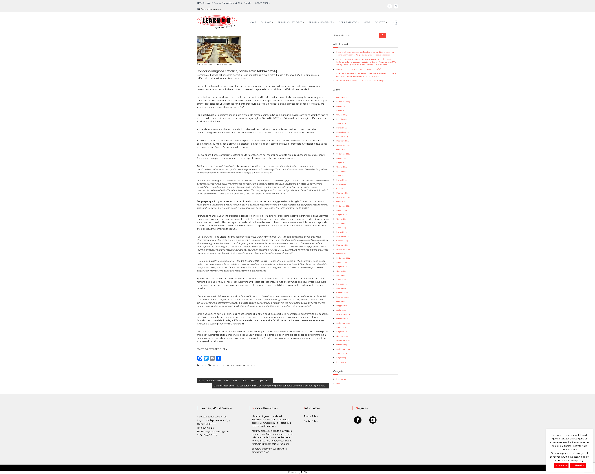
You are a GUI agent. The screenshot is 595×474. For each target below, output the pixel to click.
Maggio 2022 (342, 275)
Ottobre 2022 (342, 254)
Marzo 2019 (341, 362)
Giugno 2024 (341, 167)
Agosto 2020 (341, 327)
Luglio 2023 (341, 215)
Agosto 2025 (341, 106)
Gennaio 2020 (342, 336)
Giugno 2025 (341, 115)
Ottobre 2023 (341, 202)
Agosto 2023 (341, 210)
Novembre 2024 (343, 145)
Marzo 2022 (341, 284)
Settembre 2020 (343, 323)
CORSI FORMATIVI (348, 22)
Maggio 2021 (341, 306)
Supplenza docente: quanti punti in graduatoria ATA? (358, 69)
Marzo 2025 (341, 128)
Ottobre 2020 (342, 319)
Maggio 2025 (341, 119)
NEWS (367, 22)
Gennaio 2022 (342, 293)
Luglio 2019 (341, 358)
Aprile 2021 (341, 310)
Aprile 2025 (341, 123)
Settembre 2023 (343, 206)
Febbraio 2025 (342, 132)
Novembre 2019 (343, 340)
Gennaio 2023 (342, 241)
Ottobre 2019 (341, 345)
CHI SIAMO (265, 22)
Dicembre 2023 (342, 193)
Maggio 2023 (341, 223)
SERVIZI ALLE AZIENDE (320, 22)
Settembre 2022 (343, 258)
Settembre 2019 (343, 349)
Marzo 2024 (341, 180)
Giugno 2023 (341, 219)
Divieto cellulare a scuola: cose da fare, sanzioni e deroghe (360, 80)
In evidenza (341, 379)
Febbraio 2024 (342, 184)
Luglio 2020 (341, 332)
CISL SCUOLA (218, 365)
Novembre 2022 (343, 249)
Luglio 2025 (341, 110)
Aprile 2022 (341, 280)
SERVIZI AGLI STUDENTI (290, 22)
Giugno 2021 (341, 301)
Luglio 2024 (341, 162)
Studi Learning (225, 64)
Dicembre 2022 (343, 245)
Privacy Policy (311, 416)
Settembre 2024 (343, 154)
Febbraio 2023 (342, 236)
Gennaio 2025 (342, 136)
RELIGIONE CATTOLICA (246, 365)
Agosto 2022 (341, 262)
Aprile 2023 (341, 228)
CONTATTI (380, 22)
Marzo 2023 (341, 232)
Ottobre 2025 (341, 97)
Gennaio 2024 (342, 188)
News (203, 365)
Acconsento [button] (561, 465)
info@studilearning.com (210, 9)
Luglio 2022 (341, 267)
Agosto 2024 (341, 158)
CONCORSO (230, 365)
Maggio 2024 (341, 171)
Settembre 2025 (343, 102)
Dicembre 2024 (342, 141)
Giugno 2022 (342, 271)
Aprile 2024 (341, 175)
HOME (252, 22)
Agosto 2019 (341, 353)
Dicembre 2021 (342, 297)
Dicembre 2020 (343, 314)
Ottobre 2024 (341, 149)
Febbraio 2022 (342, 288)
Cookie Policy (311, 421)
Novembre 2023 (343, 197)
